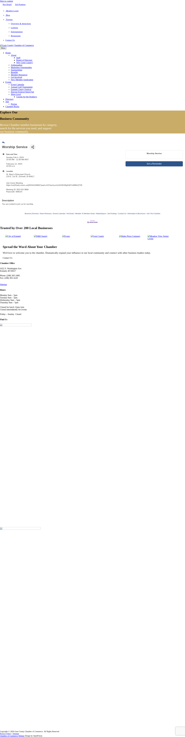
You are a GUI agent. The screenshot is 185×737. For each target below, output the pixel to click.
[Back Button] (3, 142)
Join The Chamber (153, 214)
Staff (18, 58)
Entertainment (17, 32)
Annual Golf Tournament (22, 87)
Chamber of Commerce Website (12, 736)
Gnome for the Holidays (26, 97)
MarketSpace (101, 214)
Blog (7, 15)
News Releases (46, 214)
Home (8, 53)
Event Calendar (17, 84)
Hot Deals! (7, 4)
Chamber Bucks (12, 106)
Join (7, 101)
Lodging (14, 28)
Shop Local (16, 94)
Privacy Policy (5, 734)
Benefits (14, 72)
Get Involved (16, 77)
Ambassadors (16, 65)
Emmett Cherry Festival (21, 89)
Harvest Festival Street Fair (22, 92)
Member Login (12, 11)
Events (8, 82)
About (13, 55)
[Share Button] (33, 147)
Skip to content (6, 1)
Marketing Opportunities (21, 67)
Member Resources (19, 75)
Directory (9, 99)
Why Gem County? (24, 62)
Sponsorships (16, 70)
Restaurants (16, 36)
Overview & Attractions (21, 24)
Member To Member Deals (85, 214)
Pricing (14, 104)
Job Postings (20, 4)
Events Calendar (59, 214)
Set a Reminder (154, 164)
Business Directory (32, 214)
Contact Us (10, 40)
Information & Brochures (136, 214)
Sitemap (3, 284)
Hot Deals (70, 214)
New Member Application (22, 80)
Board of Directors (24, 60)
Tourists (9, 19)
